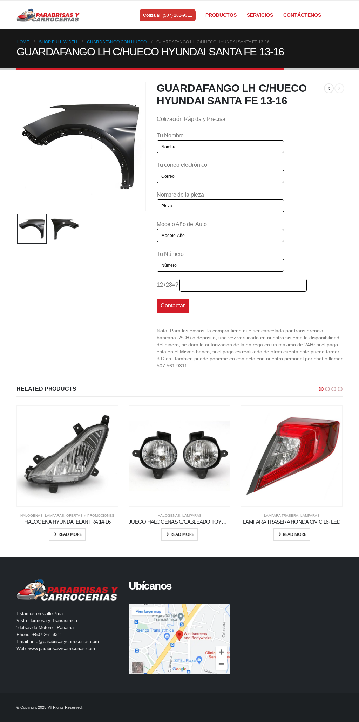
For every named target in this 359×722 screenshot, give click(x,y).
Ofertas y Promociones (90, 515)
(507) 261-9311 (177, 15)
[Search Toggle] (339, 15)
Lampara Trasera (281, 515)
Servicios (260, 15)
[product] (67, 456)
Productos (221, 15)
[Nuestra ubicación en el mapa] (179, 639)
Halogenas (31, 515)
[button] (321, 389)
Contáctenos (302, 15)
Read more (70, 534)
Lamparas (54, 515)
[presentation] (18, 146)
